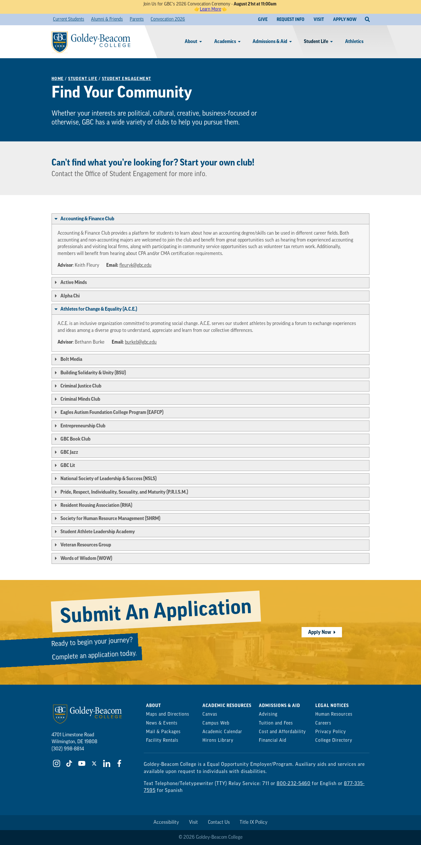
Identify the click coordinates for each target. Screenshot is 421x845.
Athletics (354, 41)
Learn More (210, 9)
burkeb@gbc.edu (141, 342)
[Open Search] (367, 19)
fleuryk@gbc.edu (135, 265)
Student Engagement (126, 79)
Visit (193, 822)
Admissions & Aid (270, 41)
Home (58, 79)
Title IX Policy (253, 822)
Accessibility (166, 822)
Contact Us (219, 822)
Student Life (316, 41)
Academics (225, 41)
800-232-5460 (293, 783)
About (191, 41)
